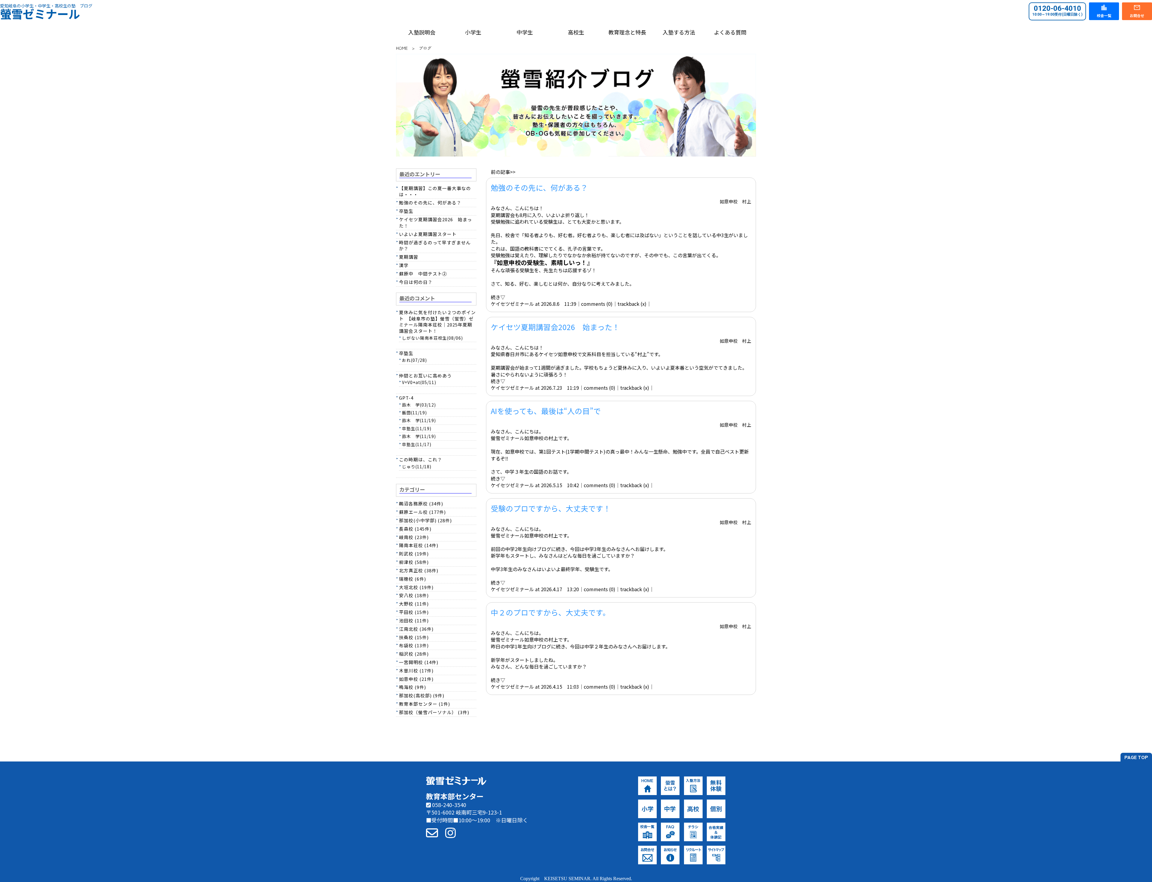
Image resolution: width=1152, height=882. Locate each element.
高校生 (576, 32)
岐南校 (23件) (414, 537)
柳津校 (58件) (414, 562)
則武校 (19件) (414, 553)
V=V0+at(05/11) (419, 382)
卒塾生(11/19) (416, 428)
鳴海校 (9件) (412, 687)
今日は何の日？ (416, 282)
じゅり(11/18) (416, 466)
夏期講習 (408, 257)
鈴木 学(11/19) (419, 420)
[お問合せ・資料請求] (432, 832)
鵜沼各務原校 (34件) (421, 503)
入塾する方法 (679, 32)
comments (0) (597, 303)
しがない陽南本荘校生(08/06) (432, 338)
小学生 (473, 32)
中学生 (525, 32)
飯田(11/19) (414, 413)
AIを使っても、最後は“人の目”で (546, 410)
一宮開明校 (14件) (418, 662)
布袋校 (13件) (414, 645)
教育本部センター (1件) (424, 704)
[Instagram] (450, 832)
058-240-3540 (448, 805)
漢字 (404, 265)
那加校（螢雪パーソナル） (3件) (434, 712)
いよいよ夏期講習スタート (428, 234)
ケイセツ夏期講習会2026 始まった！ (555, 326)
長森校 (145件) (415, 529)
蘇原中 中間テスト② (423, 273)
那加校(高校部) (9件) (421, 695)
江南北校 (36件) (416, 629)
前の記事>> (503, 171)
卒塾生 (406, 211)
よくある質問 (730, 32)
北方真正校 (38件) (418, 570)
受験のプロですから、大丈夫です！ (551, 508)
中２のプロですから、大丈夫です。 (550, 612)
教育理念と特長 (627, 32)
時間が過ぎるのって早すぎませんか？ (435, 245)
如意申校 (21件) (416, 679)
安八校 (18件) (414, 595)
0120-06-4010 (1057, 10)
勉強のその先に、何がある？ (539, 187)
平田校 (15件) (414, 612)
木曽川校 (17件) (416, 670)
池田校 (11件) (414, 620)
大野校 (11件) (414, 603)
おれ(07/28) (414, 360)
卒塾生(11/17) (416, 444)
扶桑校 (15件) (414, 637)
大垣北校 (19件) (416, 587)
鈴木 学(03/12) (419, 405)
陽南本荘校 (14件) (418, 545)
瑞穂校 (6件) (412, 579)
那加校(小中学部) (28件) (425, 520)
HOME (402, 48)
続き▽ (498, 297)
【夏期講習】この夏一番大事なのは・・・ (435, 191)
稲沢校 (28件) (414, 654)
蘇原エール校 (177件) (422, 512)
